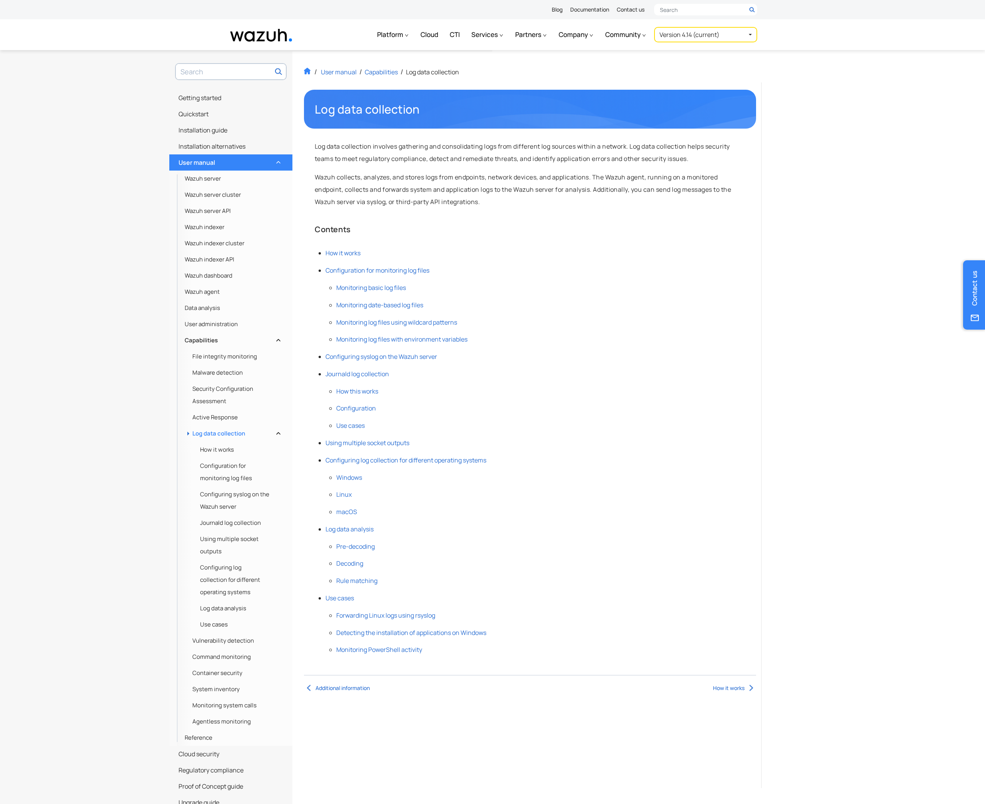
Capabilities (232, 338)
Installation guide (203, 130)
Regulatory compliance (211, 770)
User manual (229, 160)
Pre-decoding (355, 546)
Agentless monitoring (221, 721)
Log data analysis (223, 608)
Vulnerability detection (223, 640)
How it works (217, 450)
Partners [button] (529, 34)
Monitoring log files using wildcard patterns (396, 322)
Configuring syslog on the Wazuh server (234, 500)
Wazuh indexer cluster (214, 243)
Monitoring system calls (224, 705)
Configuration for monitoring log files (226, 472)
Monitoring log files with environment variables (401, 339)
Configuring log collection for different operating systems (230, 579)
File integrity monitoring (224, 356)
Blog (557, 9)
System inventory (216, 689)
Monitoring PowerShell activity (379, 649)
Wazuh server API (208, 211)
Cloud (429, 34)
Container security (217, 673)
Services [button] (485, 34)
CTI (455, 34)
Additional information (343, 688)
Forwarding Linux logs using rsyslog (385, 615)
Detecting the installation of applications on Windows (411, 632)
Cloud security (199, 754)
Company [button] (574, 34)
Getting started (200, 98)
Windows (349, 477)
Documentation (589, 9)
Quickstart (194, 114)
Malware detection (217, 372)
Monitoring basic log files (371, 287)
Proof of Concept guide (211, 786)
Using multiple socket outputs (229, 545)
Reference (198, 738)
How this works (357, 391)
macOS (346, 512)
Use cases (214, 624)
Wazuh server (203, 178)
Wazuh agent (202, 292)
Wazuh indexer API (209, 259)
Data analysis (202, 308)
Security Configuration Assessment (222, 395)
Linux (344, 494)
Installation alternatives (212, 146)
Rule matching (356, 580)
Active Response (215, 417)
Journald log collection (230, 523)
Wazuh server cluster (213, 195)
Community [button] (623, 34)
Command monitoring (221, 657)
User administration (211, 324)
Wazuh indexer (204, 227)
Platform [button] (390, 34)
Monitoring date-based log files (379, 305)
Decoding (349, 563)
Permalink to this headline (424, 109)
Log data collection (235, 431)
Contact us (630, 9)
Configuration (356, 408)
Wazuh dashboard (208, 275)
